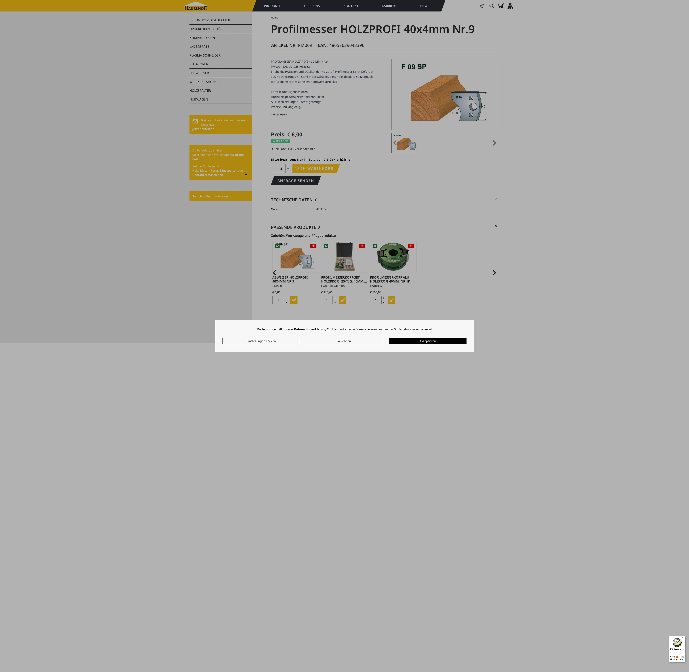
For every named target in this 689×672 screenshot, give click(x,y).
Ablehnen (344, 341)
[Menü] (683, 638)
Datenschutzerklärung (310, 329)
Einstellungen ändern (261, 341)
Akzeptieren (428, 341)
